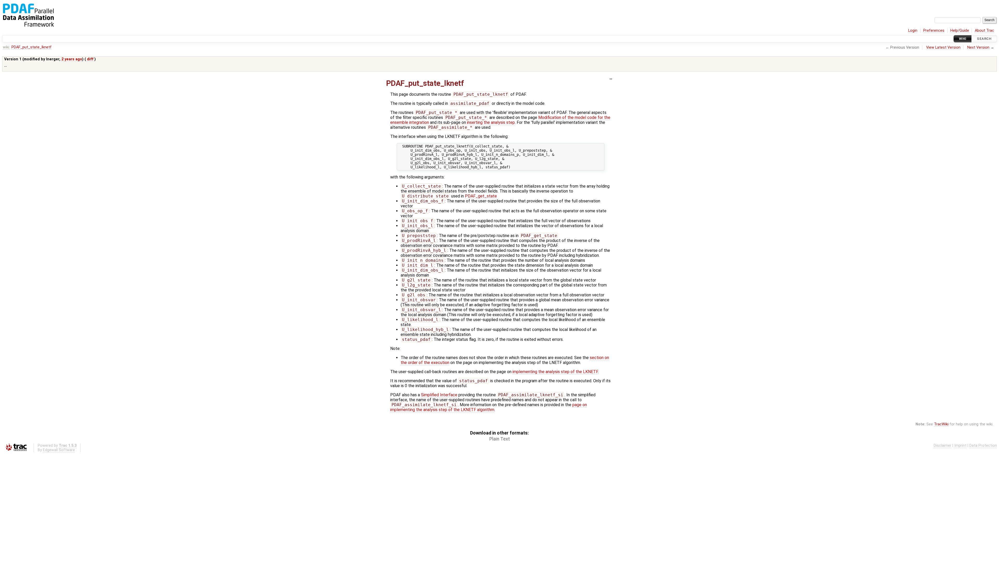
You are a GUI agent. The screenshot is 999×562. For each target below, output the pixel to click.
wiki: (6, 47)
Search (984, 39)
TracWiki (941, 424)
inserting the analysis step (491, 122)
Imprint (960, 445)
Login (912, 30)
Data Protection (983, 445)
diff (90, 59)
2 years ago (71, 59)
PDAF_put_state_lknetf (31, 47)
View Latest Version (943, 47)
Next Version (978, 47)
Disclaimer (942, 445)
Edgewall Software (59, 450)
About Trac (984, 30)
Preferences (933, 30)
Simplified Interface (439, 394)
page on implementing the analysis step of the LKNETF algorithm (488, 407)
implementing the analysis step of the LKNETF (555, 371)
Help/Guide (959, 30)
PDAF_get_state (481, 196)
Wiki (962, 39)
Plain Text (499, 439)
